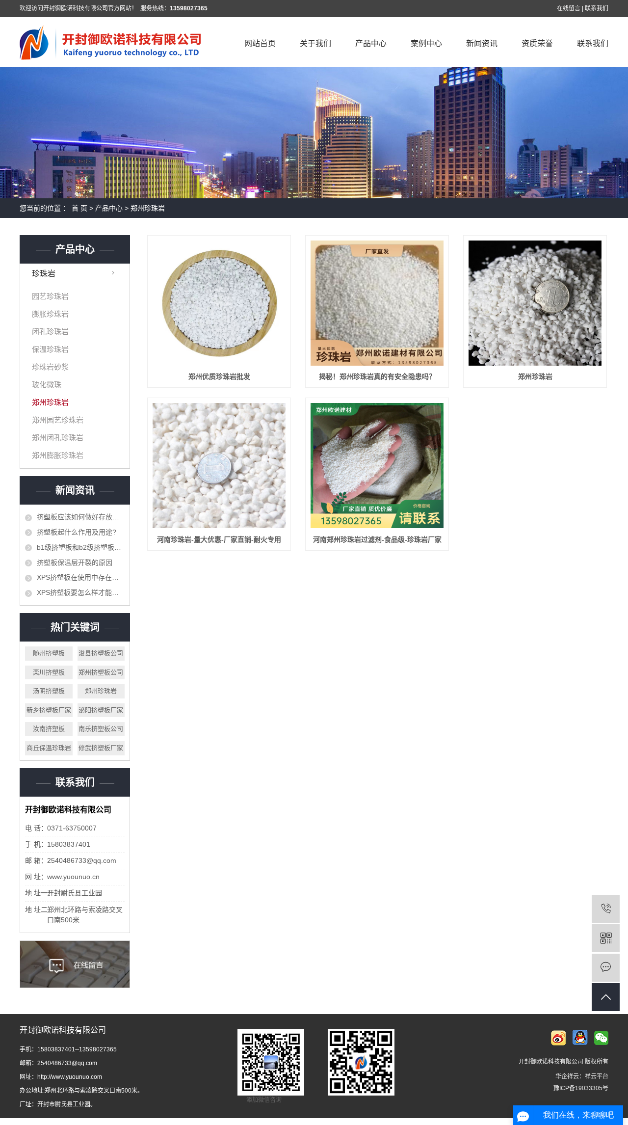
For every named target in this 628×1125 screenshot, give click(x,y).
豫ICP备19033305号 (580, 1088)
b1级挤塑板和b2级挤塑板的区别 (81, 547)
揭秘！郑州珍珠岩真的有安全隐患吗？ (377, 376)
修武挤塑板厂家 (100, 747)
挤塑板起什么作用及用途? (76, 532)
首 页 (79, 208)
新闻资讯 (481, 43)
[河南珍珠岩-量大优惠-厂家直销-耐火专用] (219, 465)
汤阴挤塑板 (49, 691)
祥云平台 (596, 1076)
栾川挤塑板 (49, 672)
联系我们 (596, 8)
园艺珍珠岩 (50, 296)
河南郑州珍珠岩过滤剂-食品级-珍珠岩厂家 (377, 539)
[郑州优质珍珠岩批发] (219, 303)
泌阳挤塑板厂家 (100, 710)
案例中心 (426, 43)
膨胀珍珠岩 (50, 314)
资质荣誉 (537, 43)
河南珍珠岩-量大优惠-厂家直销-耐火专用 (219, 539)
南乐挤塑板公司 (100, 728)
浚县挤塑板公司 (100, 653)
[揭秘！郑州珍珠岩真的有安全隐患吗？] (377, 303)
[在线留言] (606, 968)
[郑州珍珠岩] (535, 303)
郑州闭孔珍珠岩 (57, 437)
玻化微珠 (46, 384)
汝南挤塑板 (49, 728)
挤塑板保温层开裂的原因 (74, 562)
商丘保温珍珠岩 (48, 747)
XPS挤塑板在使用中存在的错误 (81, 577)
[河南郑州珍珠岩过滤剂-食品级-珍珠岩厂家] (377, 465)
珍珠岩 (43, 273)
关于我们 (315, 43)
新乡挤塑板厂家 (48, 710)
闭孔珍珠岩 (50, 331)
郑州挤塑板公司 (100, 672)
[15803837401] (606, 909)
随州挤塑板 (49, 653)
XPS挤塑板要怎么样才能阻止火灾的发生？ (81, 592)
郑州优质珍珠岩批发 (219, 376)
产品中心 (371, 43)
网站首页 (260, 43)
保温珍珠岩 (50, 349)
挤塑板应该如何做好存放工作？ (81, 517)
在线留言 (568, 8)
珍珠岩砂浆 (50, 367)
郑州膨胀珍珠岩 (57, 455)
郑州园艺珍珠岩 (57, 420)
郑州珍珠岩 (148, 208)
